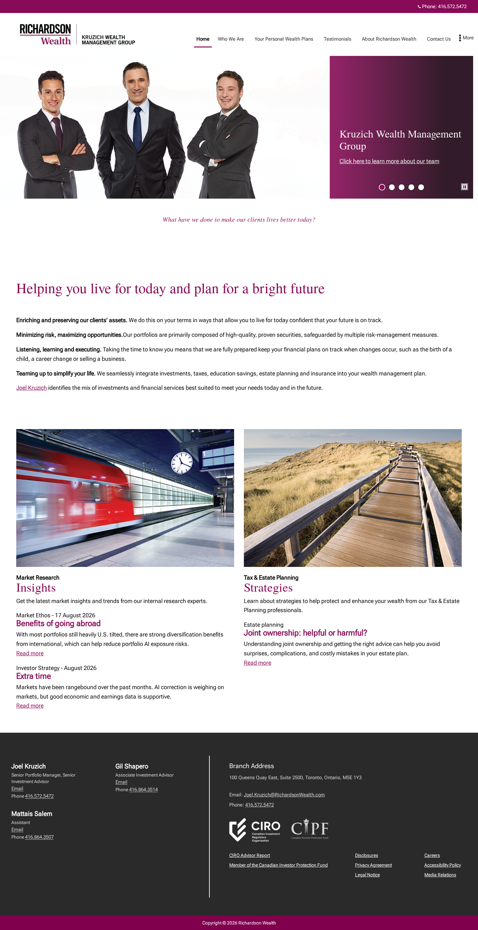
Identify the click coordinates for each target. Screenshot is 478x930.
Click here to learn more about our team (389, 161)
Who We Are (231, 39)
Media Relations (440, 874)
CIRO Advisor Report (249, 855)
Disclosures (366, 855)
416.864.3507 (39, 837)
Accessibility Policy (442, 865)
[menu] (466, 38)
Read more (30, 653)
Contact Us (439, 39)
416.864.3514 (143, 789)
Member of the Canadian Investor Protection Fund (278, 865)
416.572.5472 (452, 6)
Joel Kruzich (31, 387)
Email (17, 789)
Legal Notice (367, 874)
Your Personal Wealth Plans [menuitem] (281, 40)
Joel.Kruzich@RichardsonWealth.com (284, 795)
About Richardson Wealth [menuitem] (386, 40)
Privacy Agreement (373, 865)
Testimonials (337, 39)
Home (202, 39)
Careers (432, 855)
